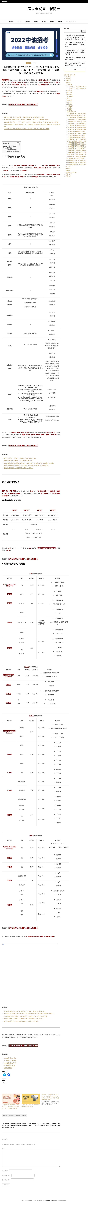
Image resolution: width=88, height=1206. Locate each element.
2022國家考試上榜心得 (10, 1063)
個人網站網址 (5, 1180)
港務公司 (69, 90)
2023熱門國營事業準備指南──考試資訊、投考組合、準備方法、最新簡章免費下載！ (26, 119)
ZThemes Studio (48, 1200)
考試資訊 (18, 1115)
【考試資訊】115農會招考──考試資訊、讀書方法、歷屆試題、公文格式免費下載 (74, 52)
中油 (13, 510)
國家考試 (11, 21)
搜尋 (84, 31)
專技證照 (60, 21)
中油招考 (28, 63)
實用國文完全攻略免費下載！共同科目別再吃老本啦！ (18, 460)
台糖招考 (69, 110)
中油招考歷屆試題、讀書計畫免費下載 (23, 105)
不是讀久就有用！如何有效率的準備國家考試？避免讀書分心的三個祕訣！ (24, 1018)
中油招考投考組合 (8, 148)
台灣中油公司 (5, 80)
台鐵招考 (69, 102)
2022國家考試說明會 (9, 1065)
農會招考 (69, 92)
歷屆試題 (24, 1115)
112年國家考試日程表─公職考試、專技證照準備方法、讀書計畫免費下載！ (24, 117)
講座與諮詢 (4, 1)
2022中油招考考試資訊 (10, 146)
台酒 (8, 648)
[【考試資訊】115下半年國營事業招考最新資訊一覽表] (31, 1099)
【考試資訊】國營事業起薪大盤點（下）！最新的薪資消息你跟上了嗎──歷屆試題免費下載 (10, 1106)
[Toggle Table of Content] (17, 143)
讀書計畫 (5, 1115)
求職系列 (68, 176)
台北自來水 (70, 96)
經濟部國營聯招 (71, 112)
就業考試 (52, 21)
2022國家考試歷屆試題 (10, 1060)
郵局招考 (69, 100)
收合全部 (72, 75)
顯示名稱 (5, 1171)
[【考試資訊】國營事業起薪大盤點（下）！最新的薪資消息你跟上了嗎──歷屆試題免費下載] (11, 1099)
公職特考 (36, 21)
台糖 (14, 491)
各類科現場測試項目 (49, 432)
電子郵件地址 (6, 1175)
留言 (4, 1148)
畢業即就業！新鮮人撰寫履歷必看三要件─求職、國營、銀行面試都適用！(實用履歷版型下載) (29, 463)
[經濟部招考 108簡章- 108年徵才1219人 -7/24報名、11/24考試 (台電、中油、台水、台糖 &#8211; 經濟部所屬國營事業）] (51, 1100)
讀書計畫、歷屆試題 (38, 91)
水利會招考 (70, 106)
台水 (11, 491)
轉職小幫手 (11, 1115)
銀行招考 (44, 21)
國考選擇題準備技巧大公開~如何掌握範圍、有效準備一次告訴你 (21, 1021)
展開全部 (66, 75)
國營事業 (28, 21)
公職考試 (20, 21)
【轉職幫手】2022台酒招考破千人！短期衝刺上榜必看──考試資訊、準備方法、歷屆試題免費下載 (46, 1124)
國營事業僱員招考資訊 (12, 149)
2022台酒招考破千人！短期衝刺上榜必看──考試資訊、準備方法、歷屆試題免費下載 (26, 129)
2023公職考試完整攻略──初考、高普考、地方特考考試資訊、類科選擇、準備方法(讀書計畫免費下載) (31, 122)
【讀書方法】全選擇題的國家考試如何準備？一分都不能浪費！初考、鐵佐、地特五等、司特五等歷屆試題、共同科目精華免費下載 (16, 1125)
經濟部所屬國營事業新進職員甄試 (47, 548)
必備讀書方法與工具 (71, 21)
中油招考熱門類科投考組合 (13, 151)
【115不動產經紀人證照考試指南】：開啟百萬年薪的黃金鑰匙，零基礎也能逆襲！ (74, 44)
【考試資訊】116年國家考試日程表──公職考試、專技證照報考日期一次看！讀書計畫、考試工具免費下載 (75, 37)
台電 (7, 491)
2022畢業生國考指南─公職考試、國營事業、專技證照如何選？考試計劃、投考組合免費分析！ (29, 1013)
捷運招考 (69, 94)
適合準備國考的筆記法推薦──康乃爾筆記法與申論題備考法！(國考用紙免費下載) (25, 1016)
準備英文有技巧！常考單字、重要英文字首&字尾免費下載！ (20, 458)
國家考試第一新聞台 (44, 9)
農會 (68, 98)
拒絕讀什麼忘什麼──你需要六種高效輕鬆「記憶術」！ (18, 468)
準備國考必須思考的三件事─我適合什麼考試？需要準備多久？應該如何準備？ (25, 1011)
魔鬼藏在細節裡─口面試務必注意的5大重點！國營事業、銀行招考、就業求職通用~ (26, 465)
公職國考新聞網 (8, 1068)
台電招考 (69, 108)
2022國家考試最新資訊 (10, 1058)
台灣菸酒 (69, 104)
